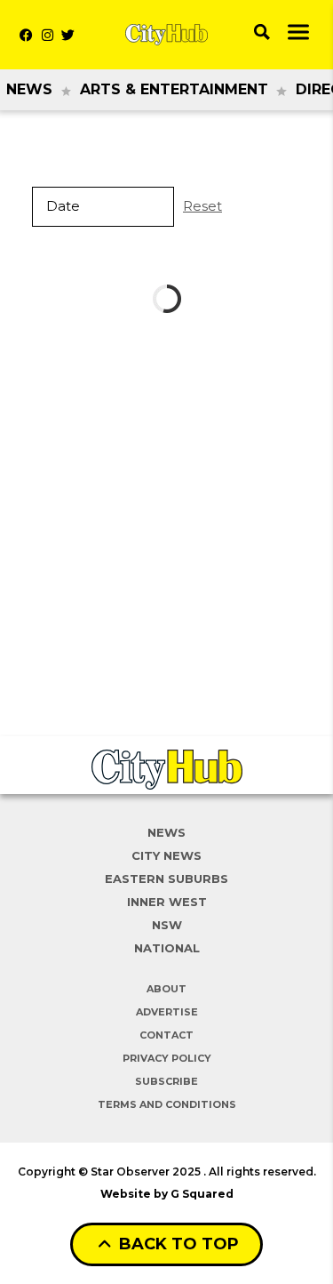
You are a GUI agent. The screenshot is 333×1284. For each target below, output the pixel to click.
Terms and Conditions (167, 1104)
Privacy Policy (167, 1058)
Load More (166, 299)
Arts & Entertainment (174, 89)
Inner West (167, 902)
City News (166, 855)
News (29, 89)
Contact (166, 1035)
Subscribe (166, 1081)
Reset (202, 205)
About (166, 989)
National (167, 948)
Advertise (167, 1012)
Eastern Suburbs (166, 878)
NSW (167, 925)
